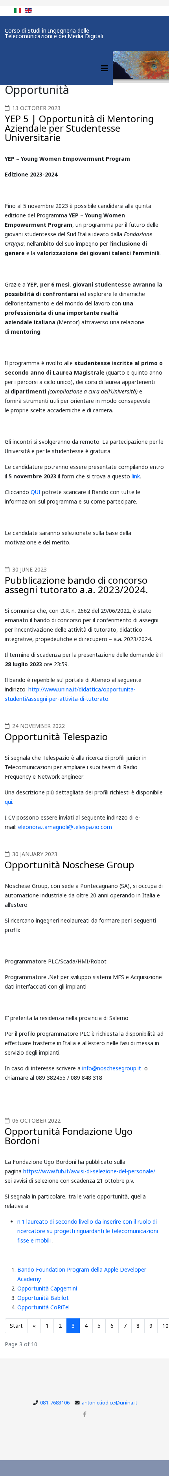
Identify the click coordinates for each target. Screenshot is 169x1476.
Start (16, 1325)
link (136, 476)
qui (8, 801)
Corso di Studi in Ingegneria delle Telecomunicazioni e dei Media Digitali (54, 33)
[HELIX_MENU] (104, 68)
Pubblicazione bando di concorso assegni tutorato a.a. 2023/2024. (76, 584)
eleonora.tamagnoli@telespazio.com (65, 827)
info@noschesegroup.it (111, 1068)
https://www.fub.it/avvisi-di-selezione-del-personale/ (89, 1171)
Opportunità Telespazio (56, 736)
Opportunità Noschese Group (69, 864)
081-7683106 (55, 1402)
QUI (36, 492)
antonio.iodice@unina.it (109, 1402)
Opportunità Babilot (43, 1297)
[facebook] (84, 1414)
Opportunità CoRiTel (43, 1307)
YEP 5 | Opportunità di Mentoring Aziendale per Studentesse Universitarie (79, 128)
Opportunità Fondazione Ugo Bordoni (68, 1136)
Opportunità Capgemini (47, 1288)
